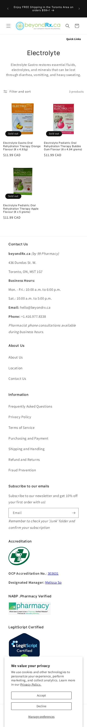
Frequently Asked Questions (30, 406)
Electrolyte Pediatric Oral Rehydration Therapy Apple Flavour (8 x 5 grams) (21, 208)
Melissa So (53, 582)
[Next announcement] (79, 8)
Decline (41, 706)
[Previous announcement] (7, 8)
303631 (53, 573)
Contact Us (17, 378)
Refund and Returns (24, 459)
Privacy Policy (19, 417)
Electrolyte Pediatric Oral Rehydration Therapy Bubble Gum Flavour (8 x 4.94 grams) (63, 146)
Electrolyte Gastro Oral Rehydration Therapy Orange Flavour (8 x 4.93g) (22, 146)
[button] (8, 26)
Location (15, 368)
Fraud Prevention (22, 470)
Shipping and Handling (26, 449)
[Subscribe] (73, 513)
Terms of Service (21, 427)
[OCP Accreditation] (19, 567)
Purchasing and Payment (28, 438)
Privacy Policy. (30, 684)
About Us (15, 357)
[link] (29, 614)
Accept (41, 695)
